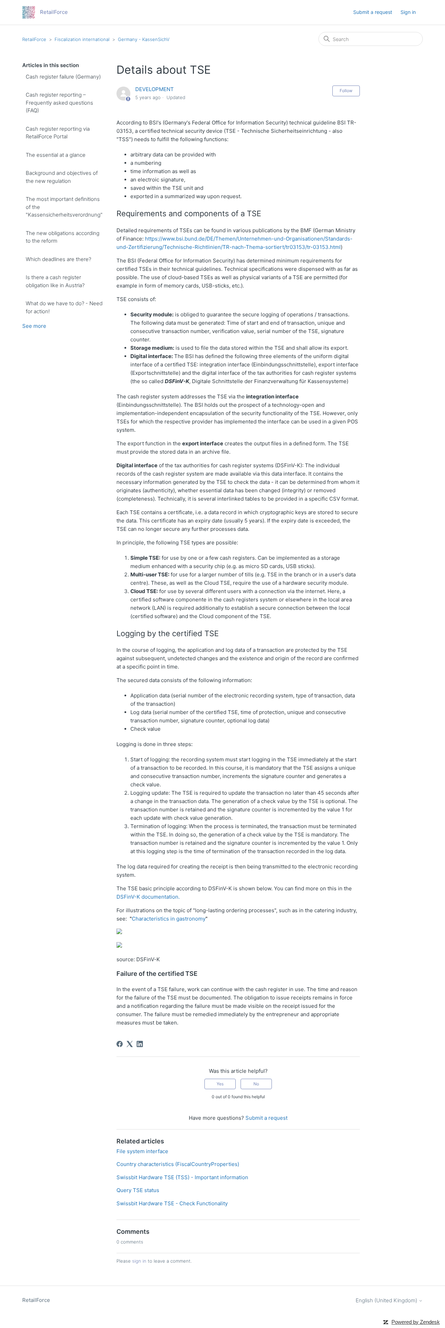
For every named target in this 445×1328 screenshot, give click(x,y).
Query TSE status (137, 1190)
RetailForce (34, 39)
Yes (220, 1083)
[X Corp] (130, 1044)
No (256, 1083)
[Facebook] (119, 1044)
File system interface (142, 1151)
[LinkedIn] (140, 1044)
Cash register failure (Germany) (63, 76)
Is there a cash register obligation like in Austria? (55, 281)
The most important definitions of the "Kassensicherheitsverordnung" (64, 207)
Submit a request (372, 12)
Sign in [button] (408, 12)
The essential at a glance (56, 155)
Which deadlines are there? (58, 259)
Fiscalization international (82, 39)
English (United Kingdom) (387, 1300)
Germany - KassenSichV (144, 39)
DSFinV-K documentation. (148, 896)
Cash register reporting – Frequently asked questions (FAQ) (59, 102)
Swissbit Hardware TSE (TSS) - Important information (182, 1177)
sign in (139, 1261)
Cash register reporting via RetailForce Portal (58, 132)
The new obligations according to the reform (62, 237)
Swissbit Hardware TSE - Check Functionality (172, 1203)
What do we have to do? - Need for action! (64, 307)
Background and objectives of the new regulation (62, 177)
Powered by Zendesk (415, 1322)
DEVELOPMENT (154, 89)
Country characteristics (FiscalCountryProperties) (177, 1164)
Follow (346, 90)
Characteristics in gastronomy (168, 918)
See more (34, 326)
